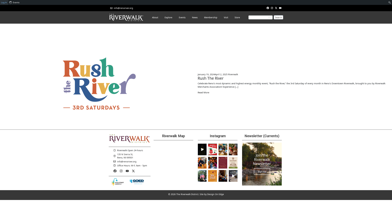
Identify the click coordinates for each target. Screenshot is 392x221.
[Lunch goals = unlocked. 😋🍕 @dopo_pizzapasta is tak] (233, 176)
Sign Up (262, 171)
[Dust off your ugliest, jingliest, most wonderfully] (212, 149)
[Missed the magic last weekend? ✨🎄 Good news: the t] (202, 149)
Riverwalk (233, 74)
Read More (203, 92)
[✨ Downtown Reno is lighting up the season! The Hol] (233, 149)
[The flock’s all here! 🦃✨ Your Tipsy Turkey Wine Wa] (212, 176)
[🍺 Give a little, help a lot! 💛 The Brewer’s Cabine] (233, 163)
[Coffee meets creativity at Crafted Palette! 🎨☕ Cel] (223, 176)
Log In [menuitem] (4, 2)
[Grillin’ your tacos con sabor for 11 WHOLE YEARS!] (202, 163)
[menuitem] (389, 2)
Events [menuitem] (16, 2)
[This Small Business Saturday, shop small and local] (223, 149)
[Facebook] (267, 7)
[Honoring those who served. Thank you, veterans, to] (202, 176)
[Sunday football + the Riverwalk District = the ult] (212, 163)
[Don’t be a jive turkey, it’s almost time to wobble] (223, 163)
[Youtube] (280, 7)
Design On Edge (215, 194)
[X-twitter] (276, 7)
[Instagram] (271, 7)
